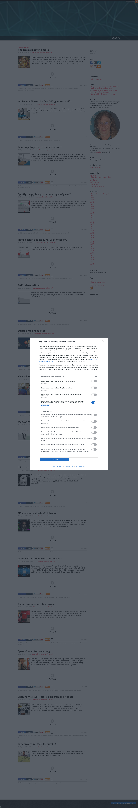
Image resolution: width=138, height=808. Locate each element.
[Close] (104, 342)
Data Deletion (57, 466)
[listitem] (69, 377)
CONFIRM (54, 459)
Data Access (69, 466)
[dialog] (69, 404)
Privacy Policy (80, 466)
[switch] (94, 381)
